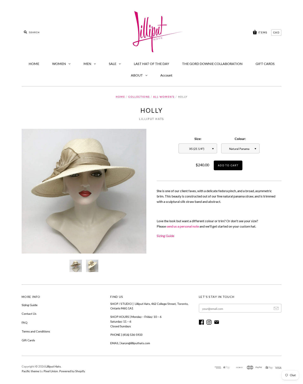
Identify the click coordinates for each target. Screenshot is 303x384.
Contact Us (29, 313)
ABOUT (137, 75)
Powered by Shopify (72, 371)
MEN (87, 64)
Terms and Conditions (36, 331)
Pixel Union (50, 371)
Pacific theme (30, 371)
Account (166, 75)
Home (120, 97)
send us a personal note (183, 226)
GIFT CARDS (265, 64)
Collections (139, 97)
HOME (34, 64)
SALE (113, 64)
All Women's (163, 97)
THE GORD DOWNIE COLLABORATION (212, 64)
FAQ (24, 322)
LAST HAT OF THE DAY (151, 64)
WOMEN (59, 64)
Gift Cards (28, 340)
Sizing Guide (165, 236)
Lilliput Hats (151, 119)
